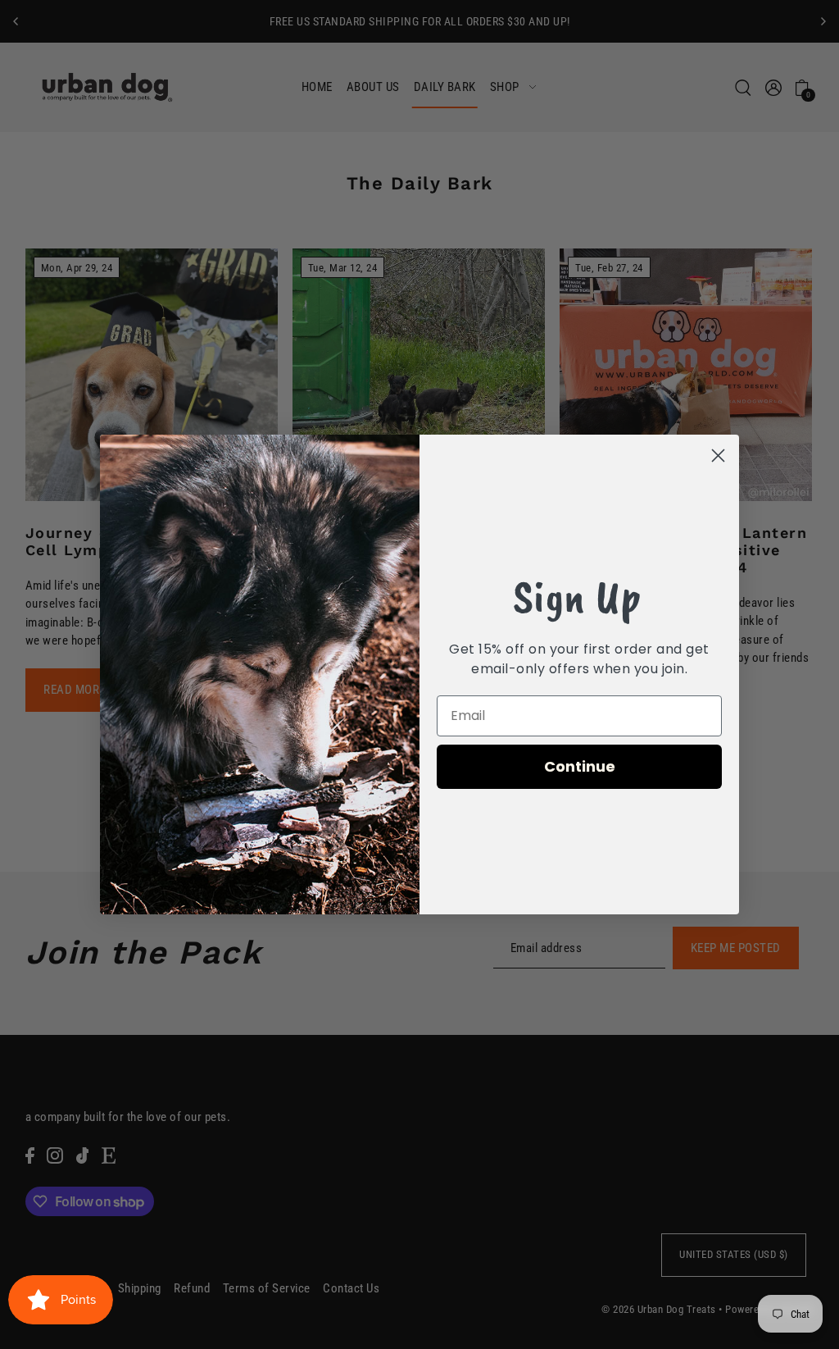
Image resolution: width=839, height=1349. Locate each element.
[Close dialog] (718, 455)
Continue (579, 766)
